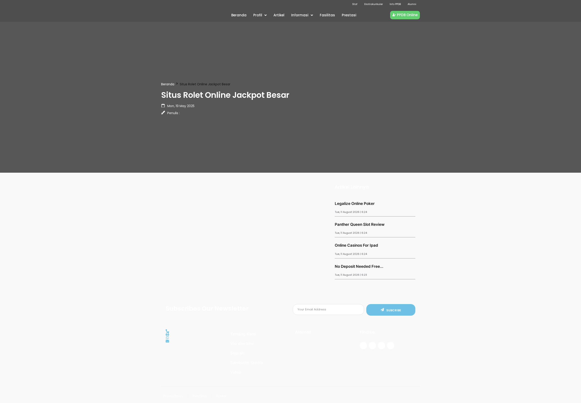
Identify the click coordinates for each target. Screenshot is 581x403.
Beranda (167, 84)
